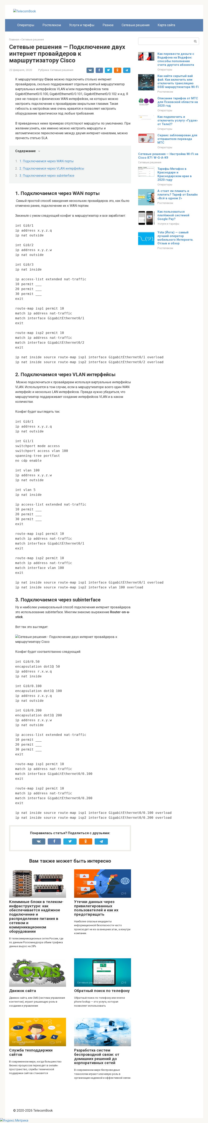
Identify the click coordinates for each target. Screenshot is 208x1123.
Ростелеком (51, 25)
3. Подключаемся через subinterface (47, 176)
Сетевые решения (136, 25)
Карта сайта (166, 25)
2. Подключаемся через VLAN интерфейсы (52, 168)
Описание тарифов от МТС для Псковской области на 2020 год (177, 101)
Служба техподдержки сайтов (31, 1052)
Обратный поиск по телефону (102, 990)
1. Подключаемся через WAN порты (47, 161)
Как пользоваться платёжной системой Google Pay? (173, 215)
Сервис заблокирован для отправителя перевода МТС (177, 138)
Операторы (25, 25)
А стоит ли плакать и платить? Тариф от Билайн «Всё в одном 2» (177, 194)
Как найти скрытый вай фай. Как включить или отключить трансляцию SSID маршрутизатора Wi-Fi (178, 81)
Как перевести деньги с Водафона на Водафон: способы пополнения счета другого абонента (175, 59)
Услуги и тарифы (81, 25)
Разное (108, 25)
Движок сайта (22, 990)
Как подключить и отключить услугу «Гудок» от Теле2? (177, 120)
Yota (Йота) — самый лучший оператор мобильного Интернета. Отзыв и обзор (175, 238)
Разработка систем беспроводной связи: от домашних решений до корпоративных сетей (96, 1056)
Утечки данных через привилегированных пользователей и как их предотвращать (96, 908)
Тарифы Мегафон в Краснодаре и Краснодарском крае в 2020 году (174, 174)
